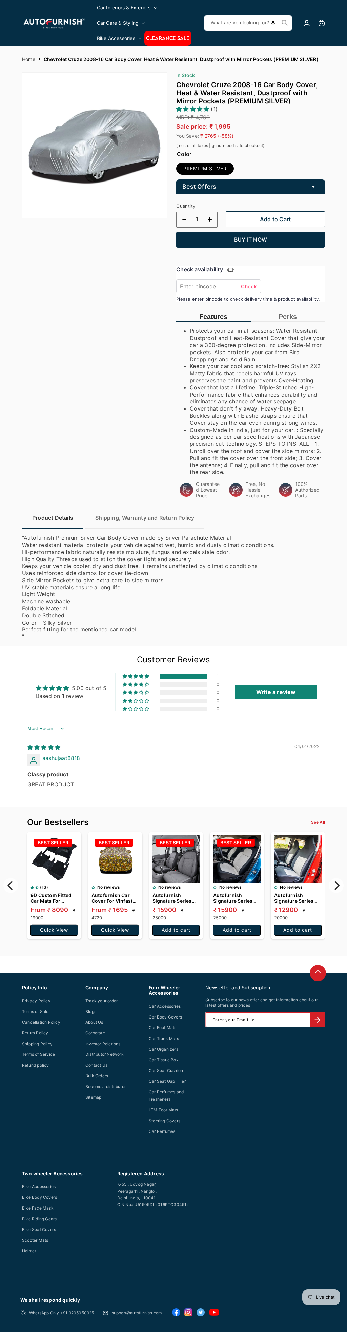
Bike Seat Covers (39, 1229)
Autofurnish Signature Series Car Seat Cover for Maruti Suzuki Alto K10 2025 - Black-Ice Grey (296, 898)
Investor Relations (103, 1043)
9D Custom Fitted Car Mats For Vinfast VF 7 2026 (51, 898)
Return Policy (35, 1032)
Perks (288, 316)
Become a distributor (105, 1086)
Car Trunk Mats (164, 1038)
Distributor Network (104, 1054)
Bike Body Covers (39, 1197)
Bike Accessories (39, 1186)
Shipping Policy (37, 1043)
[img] (43, 747)
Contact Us (96, 1065)
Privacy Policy (36, 1000)
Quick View (54, 930)
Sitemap (93, 1097)
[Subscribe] (317, 1019)
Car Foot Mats (163, 1027)
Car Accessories (165, 1006)
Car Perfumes (162, 1131)
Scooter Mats (35, 1240)
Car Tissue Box (163, 1059)
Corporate (95, 1032)
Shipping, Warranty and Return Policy (144, 517)
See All (318, 822)
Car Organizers (163, 1049)
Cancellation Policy (41, 1022)
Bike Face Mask (38, 1208)
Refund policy (35, 1065)
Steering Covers (164, 1120)
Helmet (29, 1250)
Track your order (101, 1000)
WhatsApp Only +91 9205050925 (61, 1312)
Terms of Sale (35, 1011)
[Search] (284, 22)
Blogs (90, 1011)
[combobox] (248, 23)
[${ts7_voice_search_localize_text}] (273, 23)
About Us (94, 1022)
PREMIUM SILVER (205, 168)
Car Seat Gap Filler (167, 1081)
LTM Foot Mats (163, 1109)
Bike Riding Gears (39, 1218)
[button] (127, 7)
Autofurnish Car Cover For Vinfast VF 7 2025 (111, 898)
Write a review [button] (276, 692)
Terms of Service (38, 1054)
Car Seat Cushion (166, 1070)
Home (28, 59)
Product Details (52, 517)
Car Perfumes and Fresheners (166, 1095)
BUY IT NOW (250, 239)
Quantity (185, 206)
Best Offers (199, 186)
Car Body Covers (165, 1017)
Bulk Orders (96, 1075)
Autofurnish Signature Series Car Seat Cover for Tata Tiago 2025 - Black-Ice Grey (174, 898)
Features (213, 316)
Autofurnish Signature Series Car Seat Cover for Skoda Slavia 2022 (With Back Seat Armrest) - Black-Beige (235, 898)
